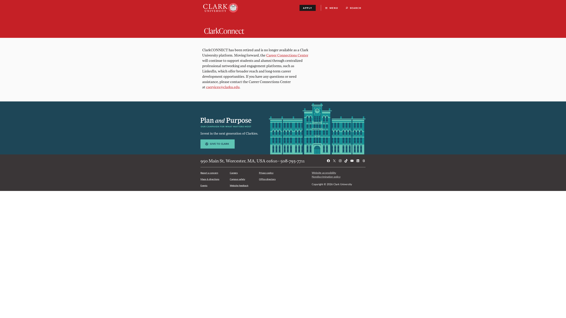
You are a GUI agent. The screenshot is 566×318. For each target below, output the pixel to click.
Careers (234, 172)
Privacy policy (266, 172)
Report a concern (209, 172)
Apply (307, 7)
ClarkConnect (224, 31)
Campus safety (237, 179)
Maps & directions (209, 179)
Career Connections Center (287, 55)
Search (355, 7)
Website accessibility (324, 172)
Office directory (267, 179)
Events (203, 185)
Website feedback (239, 185)
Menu (334, 7)
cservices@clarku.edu (223, 87)
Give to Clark (219, 143)
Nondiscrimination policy (326, 176)
